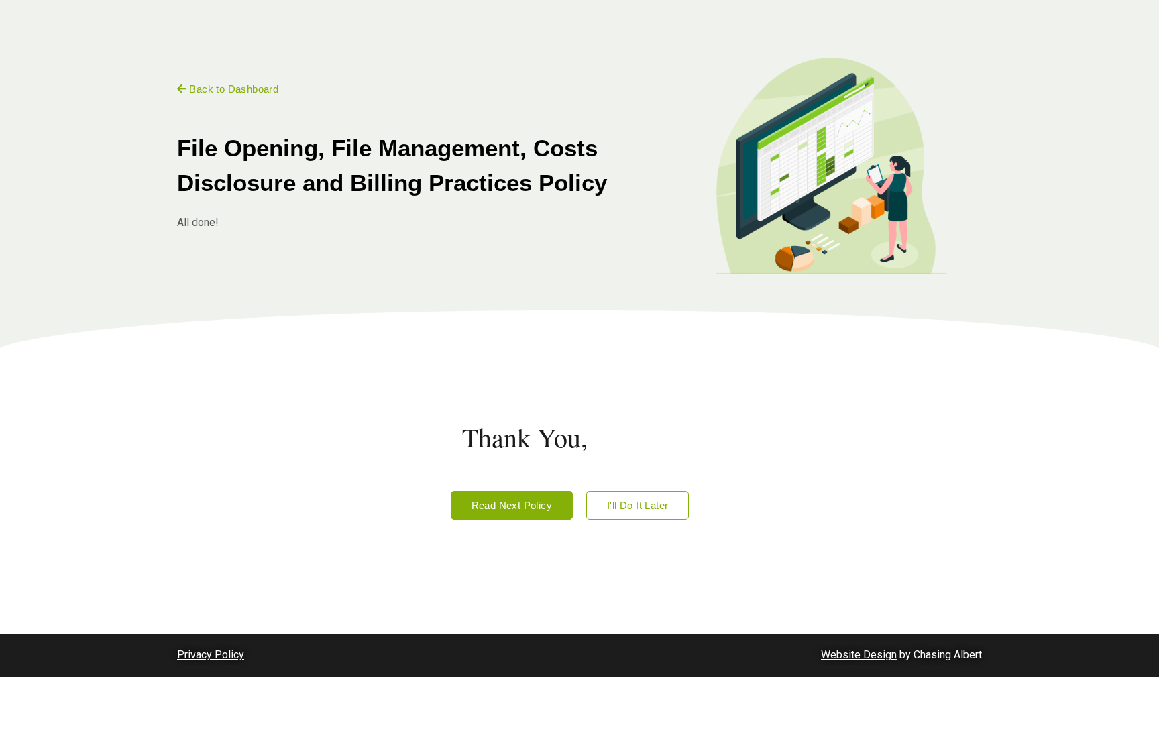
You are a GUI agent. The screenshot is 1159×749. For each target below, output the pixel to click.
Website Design (859, 654)
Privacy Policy (210, 654)
